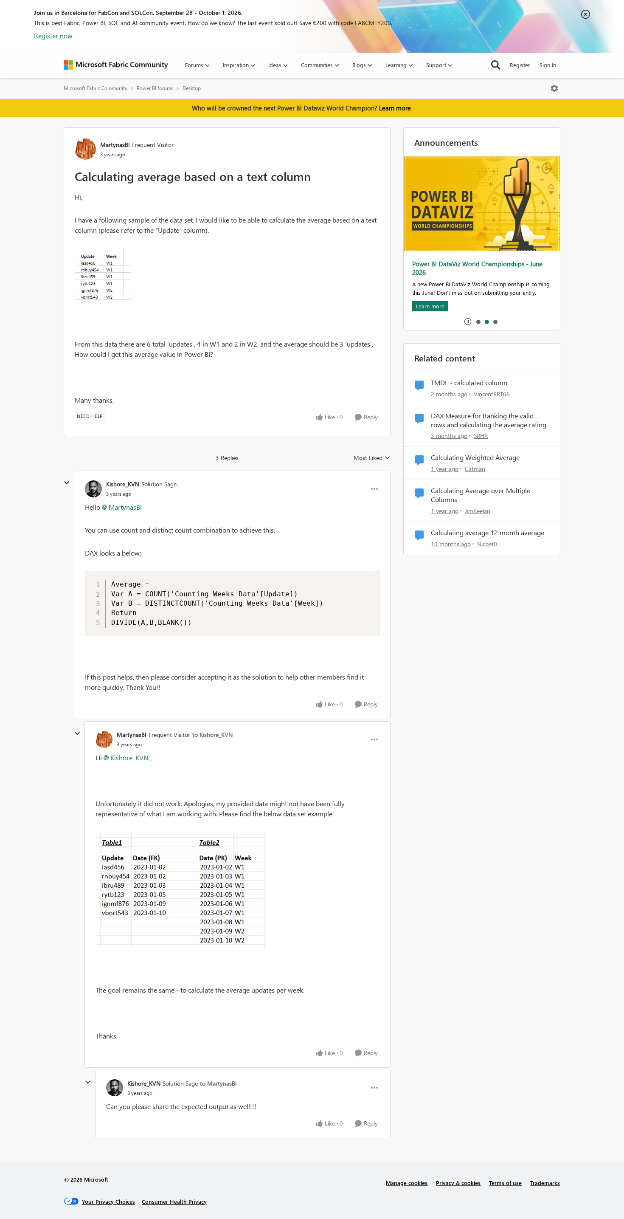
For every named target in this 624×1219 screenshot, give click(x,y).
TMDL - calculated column (469, 382)
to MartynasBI (218, 1083)
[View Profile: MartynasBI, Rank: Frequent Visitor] (85, 149)
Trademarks (545, 1182)
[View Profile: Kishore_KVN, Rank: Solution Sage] (93, 488)
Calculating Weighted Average (475, 457)
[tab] (478, 321)
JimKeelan (477, 511)
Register (520, 64)
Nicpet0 (487, 544)
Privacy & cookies (458, 1182)
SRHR (481, 436)
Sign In (548, 64)
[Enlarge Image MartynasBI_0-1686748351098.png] (103, 275)
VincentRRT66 (492, 394)
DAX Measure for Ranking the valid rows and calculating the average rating (488, 420)
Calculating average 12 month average (487, 532)
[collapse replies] (67, 483)
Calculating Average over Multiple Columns (480, 495)
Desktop (192, 88)
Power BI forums (155, 88)
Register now (53, 35)
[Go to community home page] (116, 65)
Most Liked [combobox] (372, 458)
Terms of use (505, 1182)
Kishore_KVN (122, 484)
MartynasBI (115, 145)
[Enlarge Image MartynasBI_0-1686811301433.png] (180, 890)
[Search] (496, 65)
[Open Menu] (554, 88)
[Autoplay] (468, 321)
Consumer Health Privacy (174, 1201)
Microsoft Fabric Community (95, 88)
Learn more (395, 108)
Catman (475, 469)
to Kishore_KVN (212, 735)
